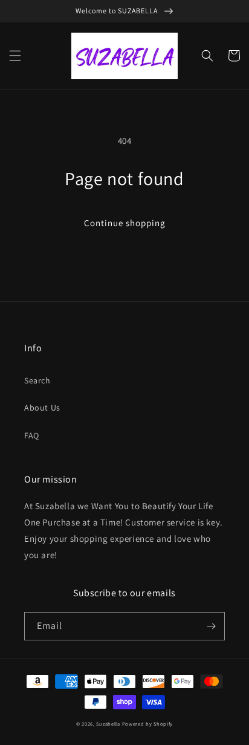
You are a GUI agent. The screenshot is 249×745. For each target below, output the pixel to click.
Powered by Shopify (147, 723)
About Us (42, 407)
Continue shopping (125, 223)
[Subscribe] (211, 626)
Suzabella (108, 723)
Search (37, 380)
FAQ (31, 435)
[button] (15, 55)
